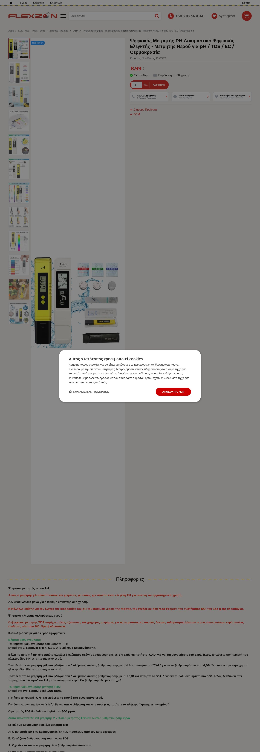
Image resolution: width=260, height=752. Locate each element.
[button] (89, 392)
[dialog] (130, 376)
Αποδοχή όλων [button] (173, 391)
